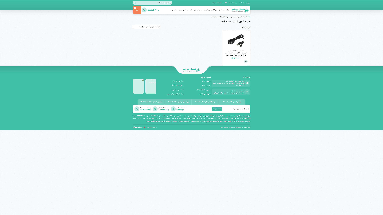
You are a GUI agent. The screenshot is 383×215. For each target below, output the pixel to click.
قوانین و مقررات (176, 90)
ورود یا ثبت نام (243, 3)
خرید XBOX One (176, 86)
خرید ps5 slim (177, 81)
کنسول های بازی (208, 10)
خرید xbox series (143, 116)
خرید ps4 (165, 116)
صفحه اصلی (222, 10)
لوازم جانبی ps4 (239, 51)
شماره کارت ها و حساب (174, 94)
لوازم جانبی (192, 10)
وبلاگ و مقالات (204, 94)
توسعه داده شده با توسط (148, 127)
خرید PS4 (205, 86)
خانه (248, 17)
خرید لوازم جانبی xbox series (192, 118)
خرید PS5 (205, 81)
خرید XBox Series (203, 90)
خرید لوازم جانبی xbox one (157, 118)
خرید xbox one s (155, 116)
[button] (246, 61)
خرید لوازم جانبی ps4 (174, 118)
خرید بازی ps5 (223, 118)
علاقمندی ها (232, 3)
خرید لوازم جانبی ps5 (210, 118)
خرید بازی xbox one (236, 118)
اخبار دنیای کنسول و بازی (218, 3)
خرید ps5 (173, 116)
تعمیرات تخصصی (177, 10)
